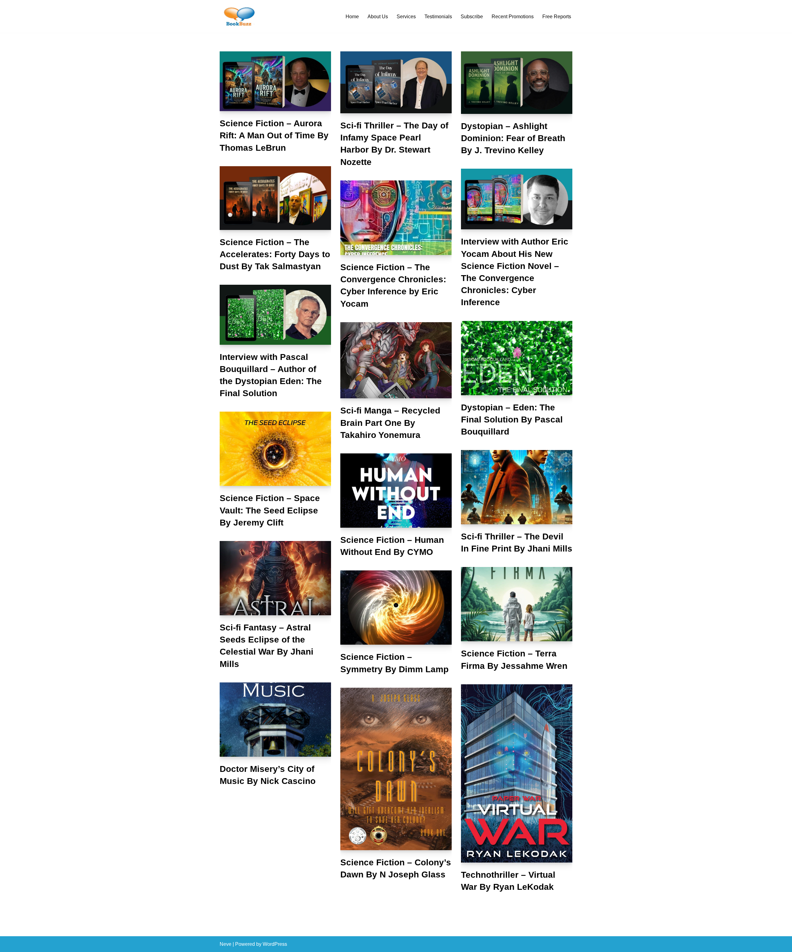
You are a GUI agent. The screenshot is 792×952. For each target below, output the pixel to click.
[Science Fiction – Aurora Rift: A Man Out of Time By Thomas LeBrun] (275, 81)
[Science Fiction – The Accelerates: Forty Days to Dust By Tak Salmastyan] (275, 198)
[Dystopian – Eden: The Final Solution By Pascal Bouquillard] (516, 358)
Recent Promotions (513, 16)
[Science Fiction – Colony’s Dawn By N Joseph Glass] (396, 769)
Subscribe (472, 16)
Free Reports (556, 16)
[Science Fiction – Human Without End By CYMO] (396, 490)
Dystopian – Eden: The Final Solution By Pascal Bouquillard (512, 419)
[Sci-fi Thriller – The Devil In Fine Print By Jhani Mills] (516, 487)
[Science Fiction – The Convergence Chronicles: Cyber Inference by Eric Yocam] (396, 217)
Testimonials (438, 16)
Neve (225, 944)
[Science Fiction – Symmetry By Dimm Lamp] (396, 607)
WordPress (275, 944)
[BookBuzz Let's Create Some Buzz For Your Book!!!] (238, 16)
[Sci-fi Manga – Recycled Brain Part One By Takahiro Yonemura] (396, 360)
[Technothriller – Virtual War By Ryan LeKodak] (516, 773)
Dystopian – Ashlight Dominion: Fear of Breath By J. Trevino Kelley (513, 138)
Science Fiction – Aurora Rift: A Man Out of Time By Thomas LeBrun (274, 135)
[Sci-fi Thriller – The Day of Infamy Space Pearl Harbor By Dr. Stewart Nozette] (396, 82)
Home (352, 16)
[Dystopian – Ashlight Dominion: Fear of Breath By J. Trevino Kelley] (516, 82)
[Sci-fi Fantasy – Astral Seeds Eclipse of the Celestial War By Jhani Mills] (275, 578)
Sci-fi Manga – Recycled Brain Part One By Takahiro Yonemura (390, 422)
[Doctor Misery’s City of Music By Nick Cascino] (275, 719)
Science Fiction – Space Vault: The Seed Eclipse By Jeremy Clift (270, 510)
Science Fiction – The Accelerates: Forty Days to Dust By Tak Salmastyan (275, 254)
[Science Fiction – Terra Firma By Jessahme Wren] (516, 604)
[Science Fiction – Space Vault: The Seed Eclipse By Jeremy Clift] (275, 449)
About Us (378, 16)
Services (406, 16)
